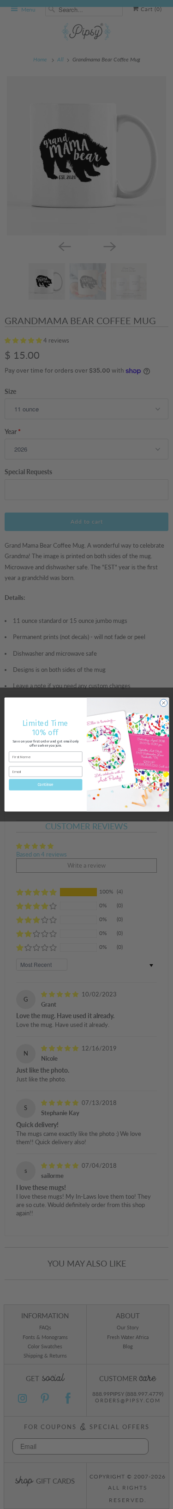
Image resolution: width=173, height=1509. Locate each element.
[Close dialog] (163, 702)
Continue (45, 784)
